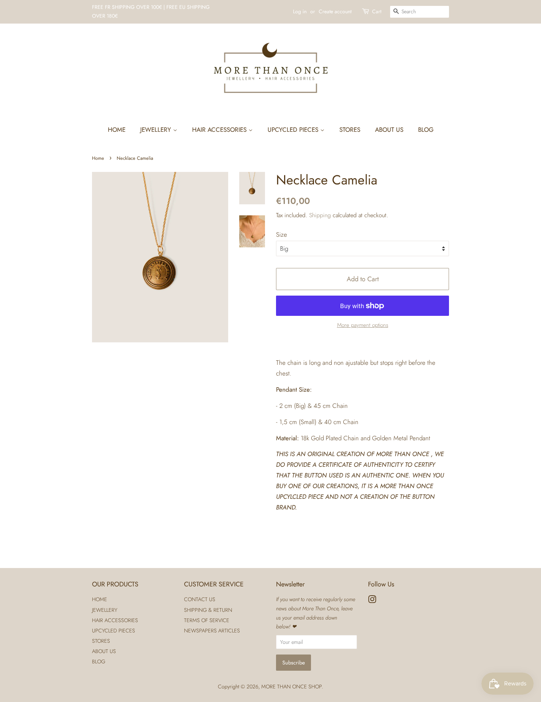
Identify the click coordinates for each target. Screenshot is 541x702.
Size (281, 234)
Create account (335, 11)
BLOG (426, 129)
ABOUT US (389, 129)
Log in (300, 11)
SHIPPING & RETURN (208, 610)
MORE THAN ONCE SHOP (291, 686)
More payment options (362, 325)
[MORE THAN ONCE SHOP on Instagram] (372, 600)
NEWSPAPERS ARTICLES (212, 630)
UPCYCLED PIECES (294, 129)
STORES (349, 129)
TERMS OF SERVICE (206, 620)
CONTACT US (199, 599)
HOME (116, 129)
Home (98, 158)
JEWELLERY (156, 129)
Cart (376, 11)
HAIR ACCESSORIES (220, 129)
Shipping (320, 215)
